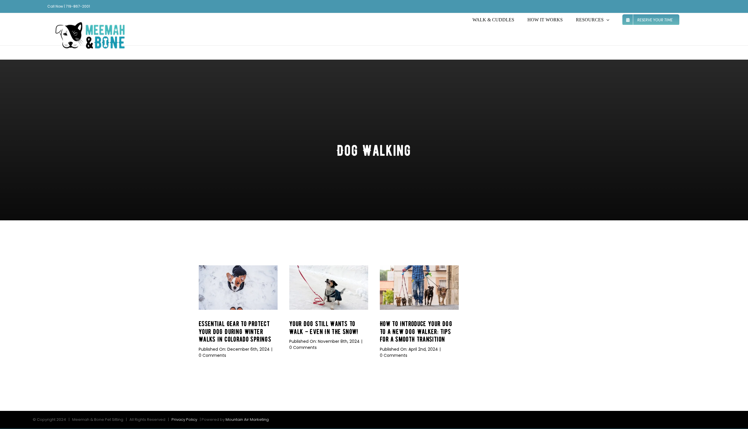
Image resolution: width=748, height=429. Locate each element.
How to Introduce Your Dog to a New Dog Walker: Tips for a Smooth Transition (416, 331)
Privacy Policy (184, 419)
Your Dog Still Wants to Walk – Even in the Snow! (323, 327)
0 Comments (212, 355)
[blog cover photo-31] (419, 267)
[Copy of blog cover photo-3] (238, 267)
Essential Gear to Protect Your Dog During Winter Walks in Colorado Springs (235, 331)
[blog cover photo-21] (328, 267)
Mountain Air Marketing (247, 419)
